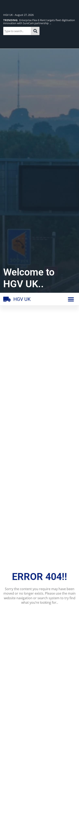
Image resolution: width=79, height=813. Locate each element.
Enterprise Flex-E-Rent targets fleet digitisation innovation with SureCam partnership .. (39, 21)
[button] (71, 299)
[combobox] (17, 31)
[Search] (35, 31)
